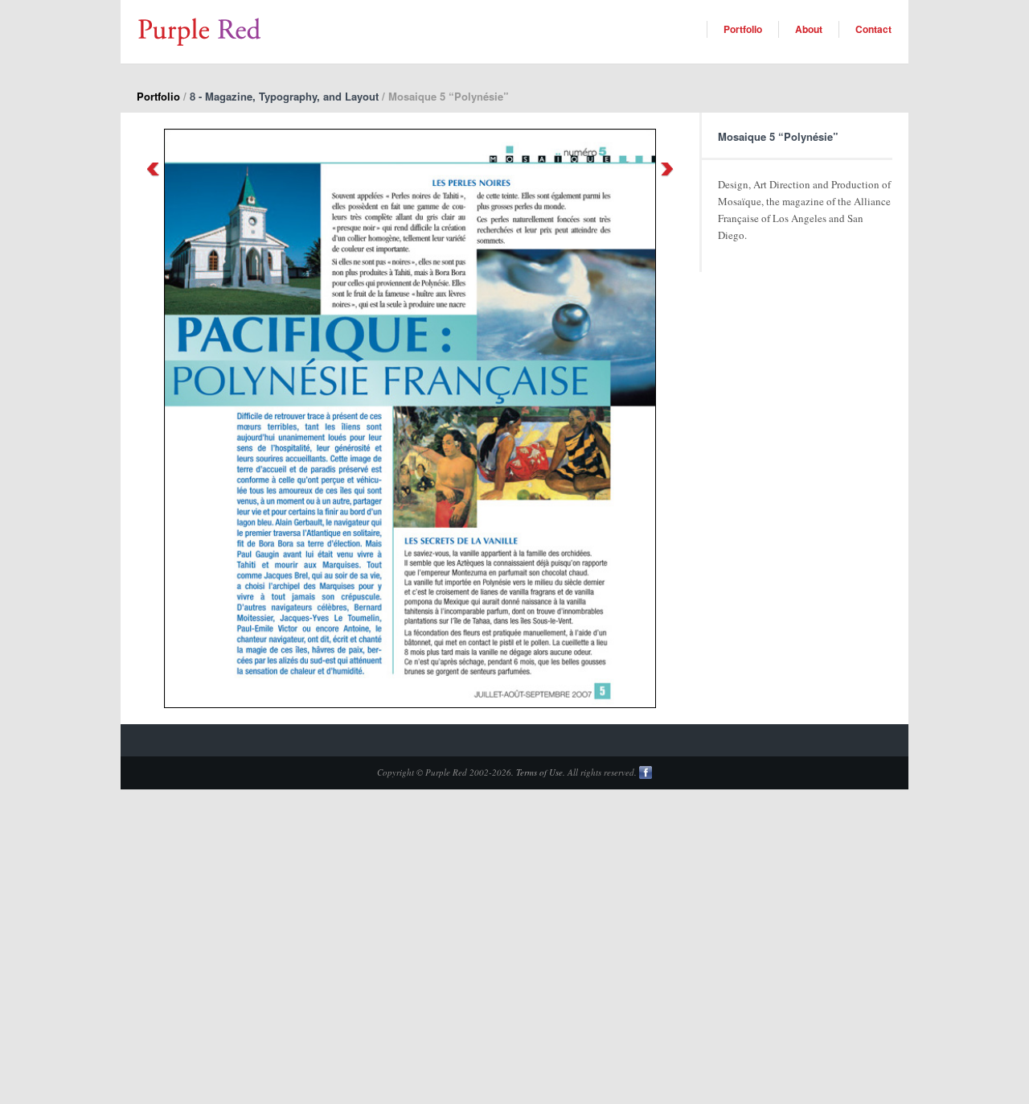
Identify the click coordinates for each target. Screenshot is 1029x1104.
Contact (873, 29)
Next (667, 169)
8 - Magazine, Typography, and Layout (284, 96)
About (808, 29)
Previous (153, 169)
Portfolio (743, 29)
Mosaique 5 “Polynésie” (778, 136)
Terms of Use (539, 772)
